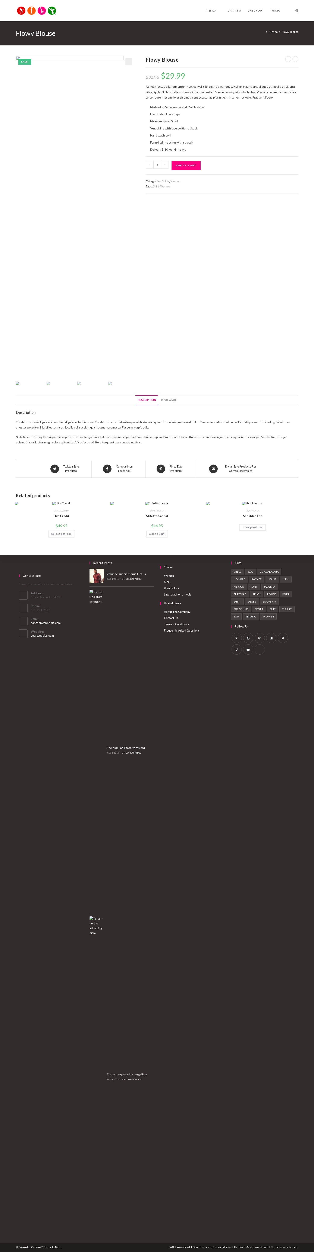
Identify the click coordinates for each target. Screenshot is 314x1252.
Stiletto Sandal (157, 516)
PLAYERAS (240, 594)
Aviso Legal (183, 1247)
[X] (237, 638)
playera (269, 586)
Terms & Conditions (176, 624)
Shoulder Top (252, 516)
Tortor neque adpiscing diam (127, 1074)
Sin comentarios (131, 579)
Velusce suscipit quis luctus (126, 574)
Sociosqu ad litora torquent (126, 747)
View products (253, 527)
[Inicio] (264, 31)
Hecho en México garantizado (251, 1247)
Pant (254, 586)
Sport (259, 609)
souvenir (269, 601)
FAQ (171, 1247)
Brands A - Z (171, 588)
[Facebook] (248, 638)
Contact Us (171, 618)
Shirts (165, 181)
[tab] (146, 400)
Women (175, 181)
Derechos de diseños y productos (212, 1247)
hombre (239, 579)
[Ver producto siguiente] (295, 59)
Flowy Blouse (290, 31)
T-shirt (287, 609)
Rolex (271, 594)
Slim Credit (61, 516)
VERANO (250, 616)
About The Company (177, 611)
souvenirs (241, 609)
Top (236, 616)
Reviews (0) (168, 400)
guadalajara (269, 571)
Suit (273, 609)
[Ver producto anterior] (288, 59)
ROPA (285, 594)
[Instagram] (260, 638)
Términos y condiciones (284, 1247)
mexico (239, 586)
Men (167, 582)
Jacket (256, 579)
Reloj (257, 594)
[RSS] (260, 649)
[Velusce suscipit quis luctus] (97, 576)
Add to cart (186, 165)
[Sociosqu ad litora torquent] (97, 750)
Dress (237, 571)
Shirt (156, 186)
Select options (61, 533)
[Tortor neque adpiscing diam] (97, 1076)
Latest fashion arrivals (177, 594)
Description (147, 400)
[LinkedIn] (271, 638)
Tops (248, 510)
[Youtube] (248, 649)
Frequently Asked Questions (182, 630)
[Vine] (237, 649)
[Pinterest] (283, 638)
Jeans (57, 510)
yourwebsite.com (42, 635)
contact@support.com (46, 623)
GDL (250, 571)
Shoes (153, 510)
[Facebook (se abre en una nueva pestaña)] (297, 10)
